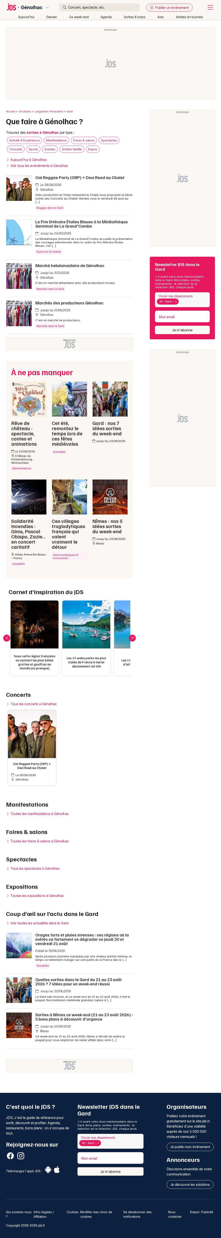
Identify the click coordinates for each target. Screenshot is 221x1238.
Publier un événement (171, 7)
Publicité (207, 1212)
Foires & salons (84, 140)
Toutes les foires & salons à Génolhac (39, 841)
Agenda (106, 17)
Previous (6, 638)
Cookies (73, 1212)
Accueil (10, 111)
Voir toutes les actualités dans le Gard (38, 923)
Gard (70, 111)
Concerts (15, 149)
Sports (33, 149)
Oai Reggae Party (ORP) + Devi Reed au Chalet (80, 177)
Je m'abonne (182, 330)
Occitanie (25, 111)
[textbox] (180, 301)
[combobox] (182, 299)
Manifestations (56, 140)
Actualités (42, 965)
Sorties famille (72, 149)
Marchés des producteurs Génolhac (69, 302)
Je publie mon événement (190, 1147)
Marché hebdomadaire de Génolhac (69, 265)
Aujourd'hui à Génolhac (28, 159)
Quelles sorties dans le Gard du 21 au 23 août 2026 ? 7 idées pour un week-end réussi (78, 981)
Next (132, 638)
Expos (92, 149)
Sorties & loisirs (134, 17)
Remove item (175, 301)
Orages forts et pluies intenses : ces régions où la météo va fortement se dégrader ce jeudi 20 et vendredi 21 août (82, 939)
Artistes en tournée (189, 17)
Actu (161, 17)
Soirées (49, 149)
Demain (51, 17)
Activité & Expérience (24, 140)
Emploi (194, 1212)
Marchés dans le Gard (50, 289)
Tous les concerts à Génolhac (33, 704)
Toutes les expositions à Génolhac (36, 895)
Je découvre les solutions (190, 1184)
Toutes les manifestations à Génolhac (39, 814)
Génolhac (32, 7)
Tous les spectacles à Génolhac (34, 868)
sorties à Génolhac (43, 132)
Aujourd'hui (26, 17)
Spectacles (109, 140)
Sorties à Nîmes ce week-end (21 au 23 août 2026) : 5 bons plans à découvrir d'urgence (84, 1016)
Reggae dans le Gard (49, 207)
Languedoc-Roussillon (48, 111)
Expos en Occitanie (48, 251)
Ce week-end (79, 17)
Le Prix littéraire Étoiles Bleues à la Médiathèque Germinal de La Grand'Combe (81, 223)
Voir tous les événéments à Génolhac (38, 166)
